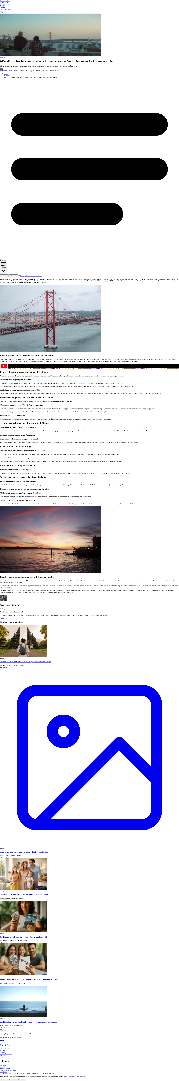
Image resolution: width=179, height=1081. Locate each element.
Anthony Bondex (8, 71)
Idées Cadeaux (4, 4)
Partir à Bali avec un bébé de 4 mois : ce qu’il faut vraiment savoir (25, 662)
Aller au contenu (5, 1)
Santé (1, 12)
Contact (2, 1067)
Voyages (2, 11)
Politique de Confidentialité (8, 1070)
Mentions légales (5, 1068)
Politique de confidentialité (77, 1076)
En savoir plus (4, 618)
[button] (89, 366)
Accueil (6, 74)
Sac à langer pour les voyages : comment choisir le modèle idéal (24, 852)
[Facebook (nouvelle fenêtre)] (1, 1041)
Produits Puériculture (6, 9)
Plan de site (3, 1072)
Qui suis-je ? (3, 1065)
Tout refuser (4, 1080)
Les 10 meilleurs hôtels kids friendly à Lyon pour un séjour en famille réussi (28, 1022)
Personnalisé (12, 1080)
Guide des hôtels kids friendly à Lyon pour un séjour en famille (24, 894)
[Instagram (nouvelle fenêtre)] (3, 1041)
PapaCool (8, 1073)
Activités (2, 6)
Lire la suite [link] (3, 667)
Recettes (2, 7)
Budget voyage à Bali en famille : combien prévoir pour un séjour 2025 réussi (29, 979)
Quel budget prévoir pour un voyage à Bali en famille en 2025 (23, 937)
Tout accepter (21, 1080)
